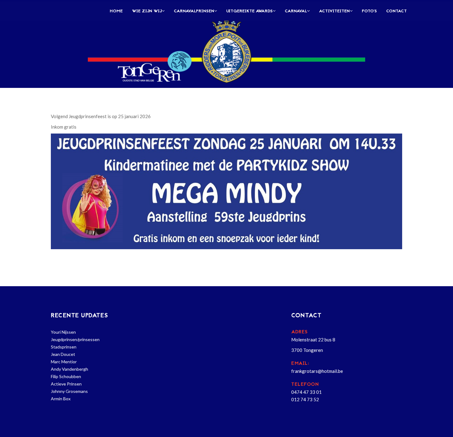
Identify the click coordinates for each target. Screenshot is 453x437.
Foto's (369, 11)
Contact (396, 11)
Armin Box (61, 398)
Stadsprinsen (63, 346)
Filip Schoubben (66, 376)
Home (116, 11)
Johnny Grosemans (69, 391)
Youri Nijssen (63, 332)
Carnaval (296, 11)
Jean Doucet (63, 354)
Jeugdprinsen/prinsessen (75, 339)
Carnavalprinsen (194, 11)
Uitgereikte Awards (249, 11)
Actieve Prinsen (66, 383)
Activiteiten (334, 11)
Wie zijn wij (147, 11)
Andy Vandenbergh (69, 369)
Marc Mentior (64, 361)
